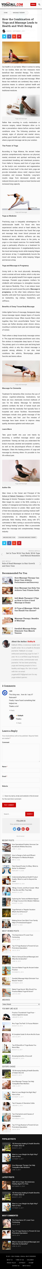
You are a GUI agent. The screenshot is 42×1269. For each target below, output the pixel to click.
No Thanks (21, 60)
